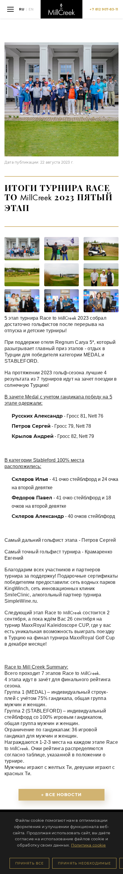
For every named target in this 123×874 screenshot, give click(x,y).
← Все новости (61, 794)
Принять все (29, 863)
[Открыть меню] (10, 9)
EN (31, 9)
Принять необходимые (84, 863)
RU (21, 9)
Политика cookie (88, 845)
